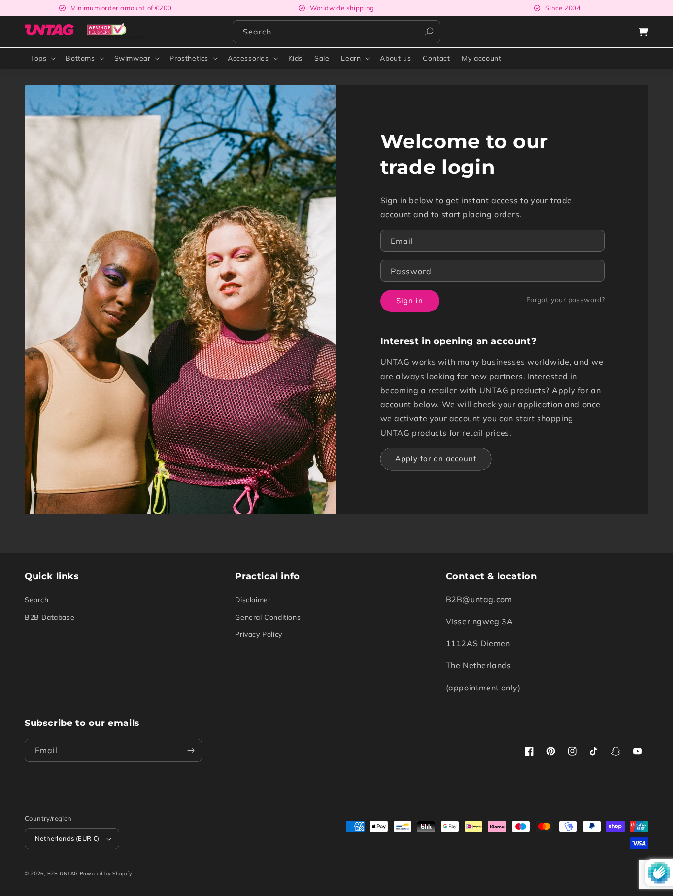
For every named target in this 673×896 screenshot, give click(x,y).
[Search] (429, 31)
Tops (38, 58)
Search (37, 599)
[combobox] (336, 32)
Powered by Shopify (106, 873)
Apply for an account (435, 458)
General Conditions (268, 617)
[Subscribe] (191, 750)
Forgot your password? (565, 299)
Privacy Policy (258, 634)
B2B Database (49, 617)
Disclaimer (252, 599)
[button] (643, 32)
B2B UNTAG (62, 873)
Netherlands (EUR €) (67, 838)
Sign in (409, 300)
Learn (351, 58)
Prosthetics (188, 58)
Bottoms (80, 58)
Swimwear (132, 58)
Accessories (248, 58)
